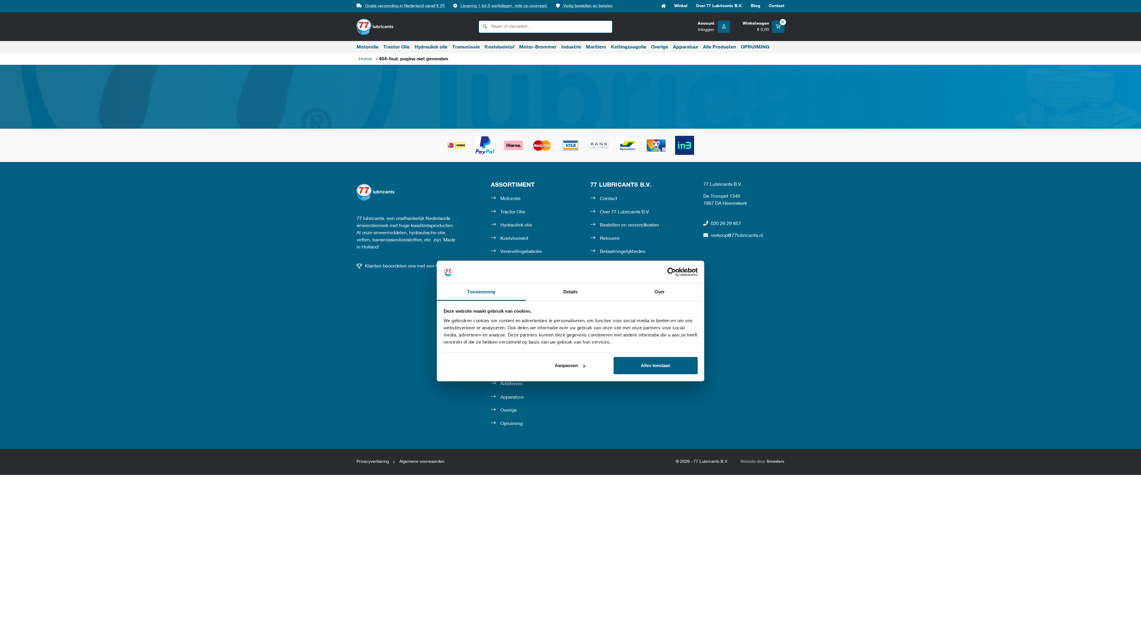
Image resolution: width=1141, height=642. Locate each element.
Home (663, 6)
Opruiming (511, 424)
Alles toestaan (655, 365)
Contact (776, 6)
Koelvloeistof (499, 47)
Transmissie (466, 47)
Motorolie (368, 47)
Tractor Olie (396, 47)
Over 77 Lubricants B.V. (719, 6)
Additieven (511, 384)
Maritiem (596, 47)
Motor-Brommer (538, 47)
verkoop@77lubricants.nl (737, 236)
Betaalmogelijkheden (622, 252)
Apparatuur (685, 47)
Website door (762, 462)
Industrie (571, 47)
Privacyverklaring (373, 462)
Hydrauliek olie (431, 47)
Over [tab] (660, 291)
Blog (755, 6)
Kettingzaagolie (628, 47)
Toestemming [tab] (481, 291)
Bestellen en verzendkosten (629, 225)
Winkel (681, 6)
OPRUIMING (755, 47)
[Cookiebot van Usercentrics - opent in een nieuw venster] (672, 272)
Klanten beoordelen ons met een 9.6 (403, 266)
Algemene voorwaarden (422, 462)
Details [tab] (570, 291)
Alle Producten (719, 47)
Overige (659, 47)
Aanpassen (566, 365)
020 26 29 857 (726, 224)
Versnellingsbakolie (521, 252)
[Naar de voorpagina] (375, 27)
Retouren (610, 239)
